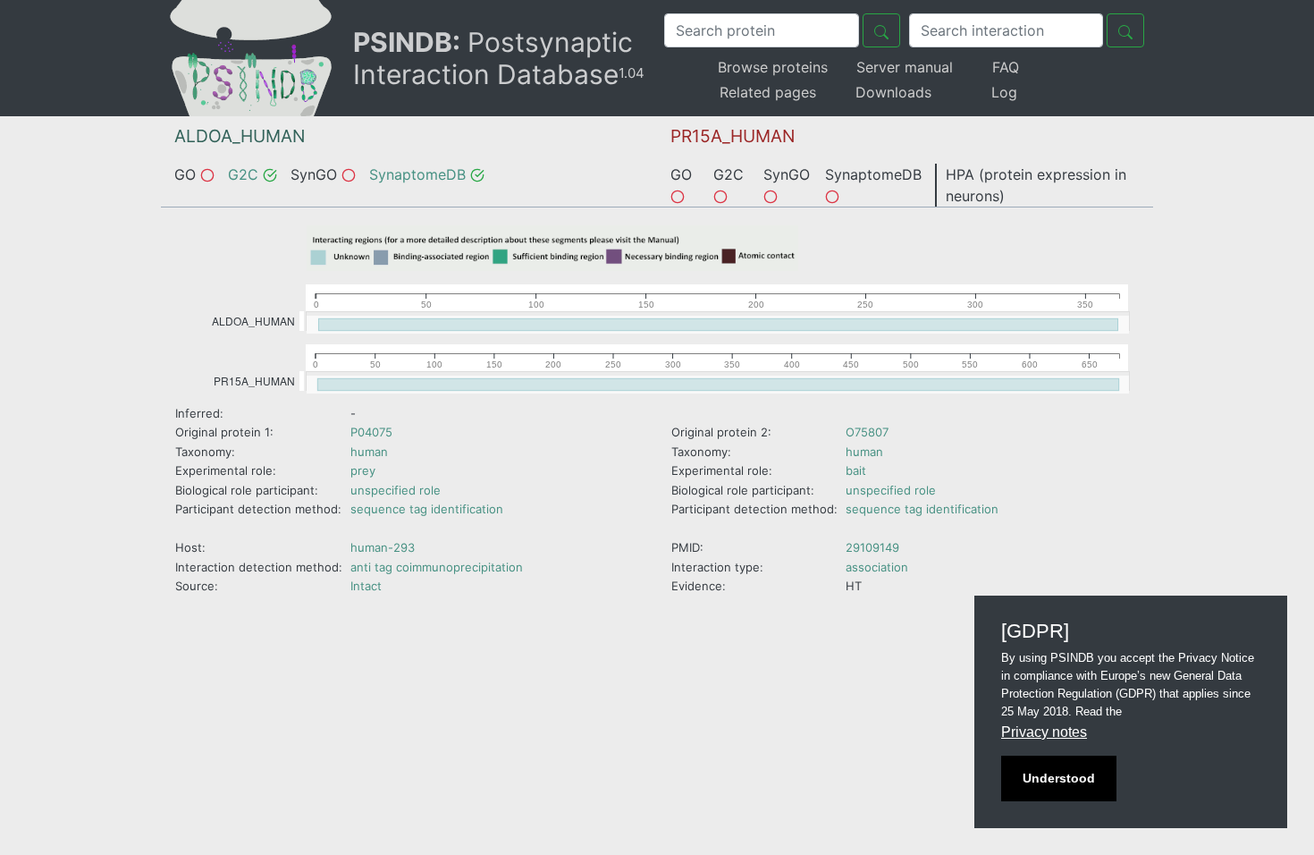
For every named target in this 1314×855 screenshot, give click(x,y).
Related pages (768, 92)
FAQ (1005, 67)
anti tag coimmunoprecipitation (436, 567)
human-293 (382, 547)
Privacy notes (1044, 732)
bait (856, 470)
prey (362, 470)
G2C (243, 174)
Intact (366, 586)
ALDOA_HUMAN (239, 136)
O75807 (867, 432)
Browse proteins (773, 67)
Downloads (893, 92)
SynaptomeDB (417, 174)
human (369, 451)
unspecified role (395, 490)
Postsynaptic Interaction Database (498, 58)
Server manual (904, 67)
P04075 (371, 432)
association (877, 567)
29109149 (872, 547)
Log (1004, 92)
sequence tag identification (426, 509)
